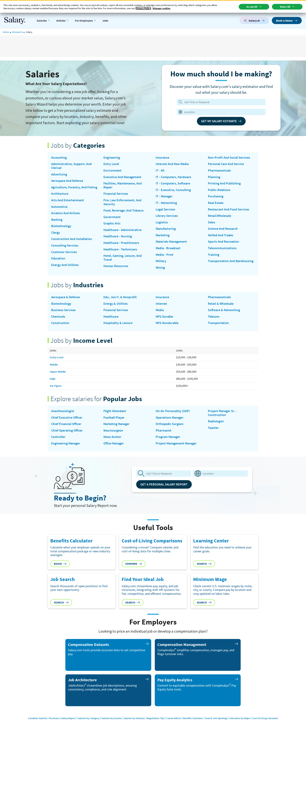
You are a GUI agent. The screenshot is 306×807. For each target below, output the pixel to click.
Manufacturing (166, 229)
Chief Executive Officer (66, 418)
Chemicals (58, 317)
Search (202, 563)
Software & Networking (224, 310)
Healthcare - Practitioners (121, 243)
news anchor (112, 437)
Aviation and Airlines (65, 213)
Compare (131, 563)
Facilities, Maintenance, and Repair (122, 185)
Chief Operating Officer (67, 430)
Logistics (162, 222)
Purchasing (215, 196)
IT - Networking (166, 203)
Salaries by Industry (134, 718)
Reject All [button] (285, 6)
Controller (58, 437)
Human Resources (115, 266)
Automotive (59, 207)
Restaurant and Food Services (228, 209)
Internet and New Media (172, 164)
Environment (112, 170)
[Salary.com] (14, 20)
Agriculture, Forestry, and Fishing (74, 187)
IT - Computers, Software (173, 183)
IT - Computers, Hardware (173, 177)
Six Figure (56, 385)
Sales (211, 222)
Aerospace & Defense (65, 297)
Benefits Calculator (193, 718)
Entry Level (111, 164)
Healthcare (110, 317)
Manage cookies (161, 8)
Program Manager (168, 437)
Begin (58, 563)
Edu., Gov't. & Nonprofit (120, 297)
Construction (60, 323)
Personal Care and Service (226, 164)
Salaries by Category (88, 718)
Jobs (105, 20)
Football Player (113, 418)
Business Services (63, 310)
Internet (161, 304)
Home (6, 32)
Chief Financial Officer (66, 424)
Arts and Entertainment (67, 200)
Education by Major (240, 718)
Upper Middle (58, 371)
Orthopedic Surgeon (169, 424)
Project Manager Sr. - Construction (222, 413)
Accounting (59, 158)
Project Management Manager (176, 443)
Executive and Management (122, 177)
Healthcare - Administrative (122, 230)
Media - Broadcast (168, 248)
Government (112, 217)
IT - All (160, 170)
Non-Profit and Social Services (229, 158)
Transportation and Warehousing (230, 261)
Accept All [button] (251, 6)
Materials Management (171, 242)
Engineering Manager (65, 443)
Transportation (218, 323)
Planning (214, 177)
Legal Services (165, 209)
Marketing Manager (116, 424)
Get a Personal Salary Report (164, 484)
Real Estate (215, 203)
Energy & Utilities (115, 304)
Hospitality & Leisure (117, 323)
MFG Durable (164, 317)
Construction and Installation (71, 239)
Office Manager (113, 443)
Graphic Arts (111, 223)
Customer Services (64, 252)
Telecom (213, 317)
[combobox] (219, 112)
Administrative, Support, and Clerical (71, 166)
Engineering (111, 158)
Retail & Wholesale (221, 304)
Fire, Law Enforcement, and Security (122, 202)
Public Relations (219, 190)
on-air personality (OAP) (173, 411)
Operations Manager (169, 418)
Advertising (59, 174)
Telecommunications (222, 248)
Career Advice (173, 718)
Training (213, 255)
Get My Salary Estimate (219, 121)
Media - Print (164, 255)
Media (160, 310)
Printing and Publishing (224, 183)
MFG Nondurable (167, 323)
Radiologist (216, 421)
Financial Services (115, 194)
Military (161, 261)
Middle (54, 364)
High (52, 378)
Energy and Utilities (65, 265)
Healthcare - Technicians (120, 249)
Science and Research (223, 229)
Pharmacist (163, 430)
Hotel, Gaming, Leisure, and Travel (122, 257)
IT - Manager (164, 196)
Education (58, 258)
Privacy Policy (143, 8)
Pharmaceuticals (219, 170)
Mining (160, 268)
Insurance (162, 158)
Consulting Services (64, 245)
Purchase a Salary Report (62, 718)
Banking (56, 220)
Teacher (213, 428)
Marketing (162, 235)
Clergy (55, 233)
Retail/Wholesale (219, 216)
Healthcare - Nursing (117, 236)
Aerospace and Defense (67, 181)
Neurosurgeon (113, 430)
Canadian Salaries (37, 718)
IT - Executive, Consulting (173, 190)
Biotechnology (61, 226)
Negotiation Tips (156, 718)
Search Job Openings (216, 718)
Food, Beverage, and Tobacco (123, 210)
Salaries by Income (111, 718)
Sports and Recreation (223, 242)
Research (17, 32)
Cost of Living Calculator (265, 718)
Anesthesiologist (62, 411)
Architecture (59, 194)
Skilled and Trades (220, 235)
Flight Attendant (114, 411)
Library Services (167, 216)
